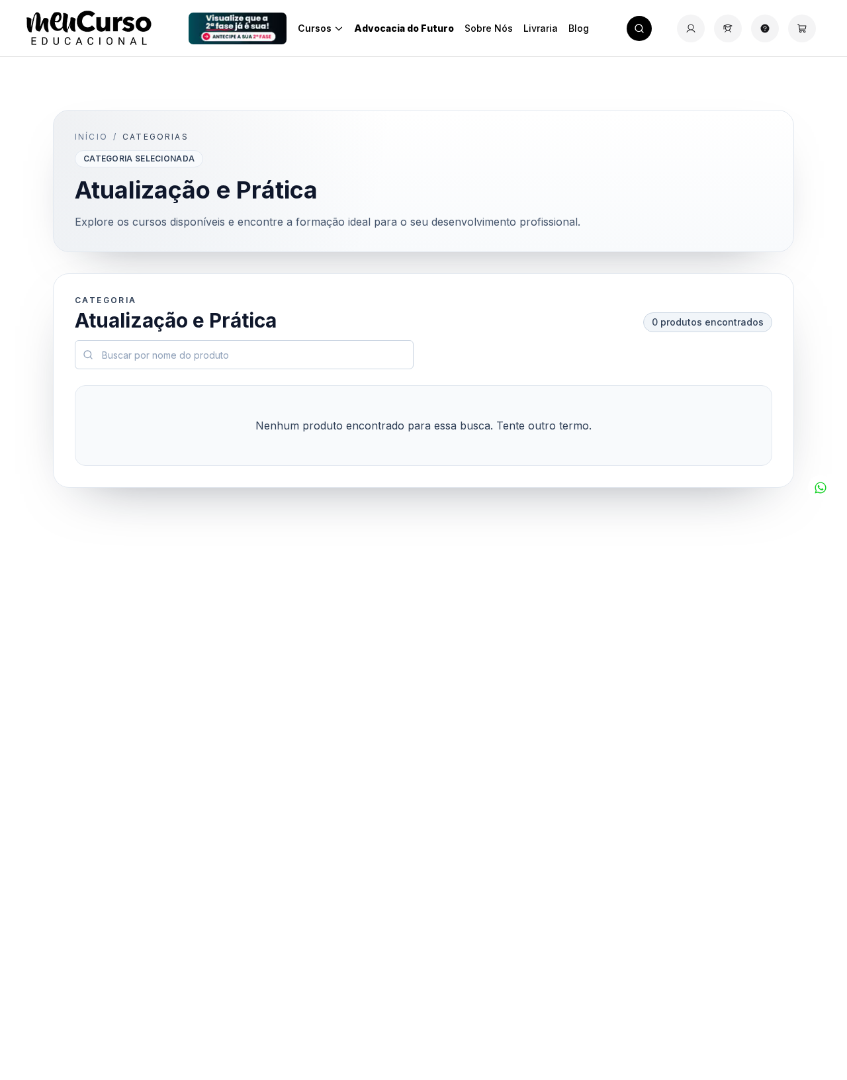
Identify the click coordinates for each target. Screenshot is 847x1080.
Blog (578, 28)
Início (91, 137)
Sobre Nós (489, 28)
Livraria (540, 28)
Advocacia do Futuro (404, 28)
